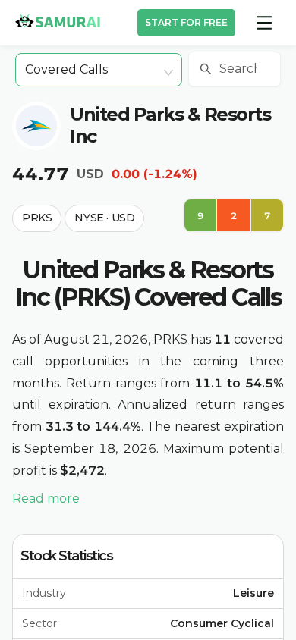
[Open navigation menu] (264, 22)
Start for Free (186, 22)
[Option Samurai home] (57, 20)
